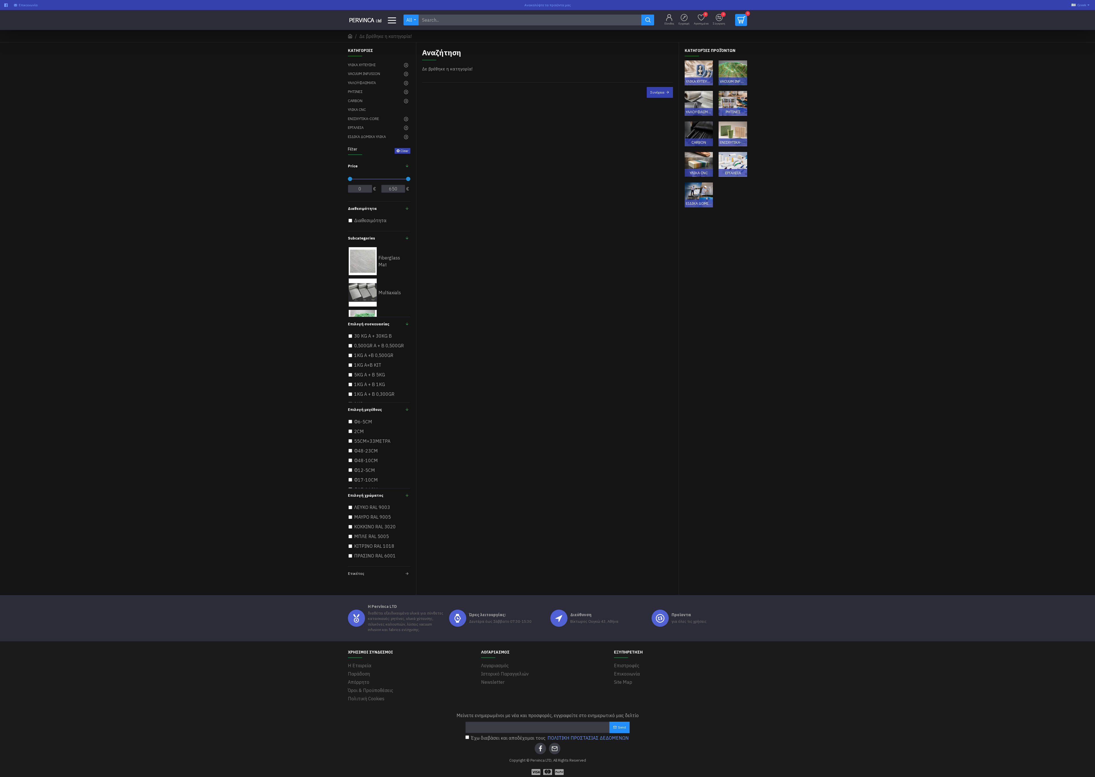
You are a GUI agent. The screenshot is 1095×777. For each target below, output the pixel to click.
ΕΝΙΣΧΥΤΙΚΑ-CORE (733, 142)
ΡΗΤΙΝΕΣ (733, 111)
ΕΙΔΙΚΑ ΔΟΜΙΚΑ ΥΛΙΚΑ (699, 203)
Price (353, 166)
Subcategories (361, 238)
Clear (404, 151)
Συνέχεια (657, 92)
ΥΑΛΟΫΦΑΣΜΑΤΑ (699, 111)
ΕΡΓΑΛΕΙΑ (733, 172)
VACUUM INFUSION (733, 81)
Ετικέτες (356, 573)
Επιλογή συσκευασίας (368, 324)
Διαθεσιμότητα (362, 208)
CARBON (699, 142)
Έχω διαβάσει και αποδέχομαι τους (550, 738)
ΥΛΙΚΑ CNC (699, 172)
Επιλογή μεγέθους (365, 409)
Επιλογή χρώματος (365, 495)
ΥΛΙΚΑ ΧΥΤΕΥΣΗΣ (699, 81)
